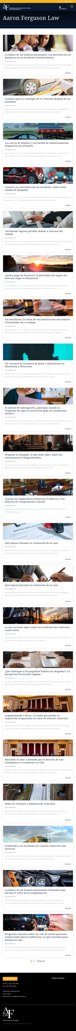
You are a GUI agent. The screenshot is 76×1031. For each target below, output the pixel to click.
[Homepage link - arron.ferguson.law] (8, 1017)
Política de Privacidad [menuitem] (10, 1020)
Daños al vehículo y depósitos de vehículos (30, 803)
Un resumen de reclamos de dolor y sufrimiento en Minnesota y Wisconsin (35, 365)
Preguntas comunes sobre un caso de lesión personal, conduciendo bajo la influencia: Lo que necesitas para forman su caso (36, 937)
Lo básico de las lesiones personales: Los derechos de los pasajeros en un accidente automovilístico (38, 56)
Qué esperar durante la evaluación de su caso (31, 542)
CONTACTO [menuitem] (68, 1)
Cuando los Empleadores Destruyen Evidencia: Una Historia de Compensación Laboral (35, 500)
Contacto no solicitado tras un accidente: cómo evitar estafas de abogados (36, 188)
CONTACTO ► (10, 979)
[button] (72, 6)
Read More (68, 73)
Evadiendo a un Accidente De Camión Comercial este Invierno (35, 847)
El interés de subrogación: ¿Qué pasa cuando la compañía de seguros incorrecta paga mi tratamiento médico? (36, 410)
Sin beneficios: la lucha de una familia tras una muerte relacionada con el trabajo (37, 321)
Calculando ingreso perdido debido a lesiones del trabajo (34, 233)
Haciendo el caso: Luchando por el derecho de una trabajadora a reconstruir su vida (34, 761)
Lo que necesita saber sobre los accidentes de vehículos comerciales (37, 629)
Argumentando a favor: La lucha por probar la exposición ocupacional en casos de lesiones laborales (36, 717)
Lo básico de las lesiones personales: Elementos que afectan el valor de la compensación (35, 891)
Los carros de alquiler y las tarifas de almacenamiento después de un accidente (37, 144)
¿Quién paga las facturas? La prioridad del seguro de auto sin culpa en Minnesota (36, 277)
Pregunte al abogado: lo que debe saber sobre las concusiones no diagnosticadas (33, 456)
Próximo (40, 961)
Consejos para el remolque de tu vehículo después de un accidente (38, 100)
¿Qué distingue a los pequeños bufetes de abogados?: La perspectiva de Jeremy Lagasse (37, 673)
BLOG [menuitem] (60, 1)
